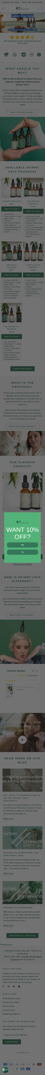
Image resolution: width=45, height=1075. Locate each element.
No (22, 552)
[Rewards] (5, 1070)
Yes (22, 545)
